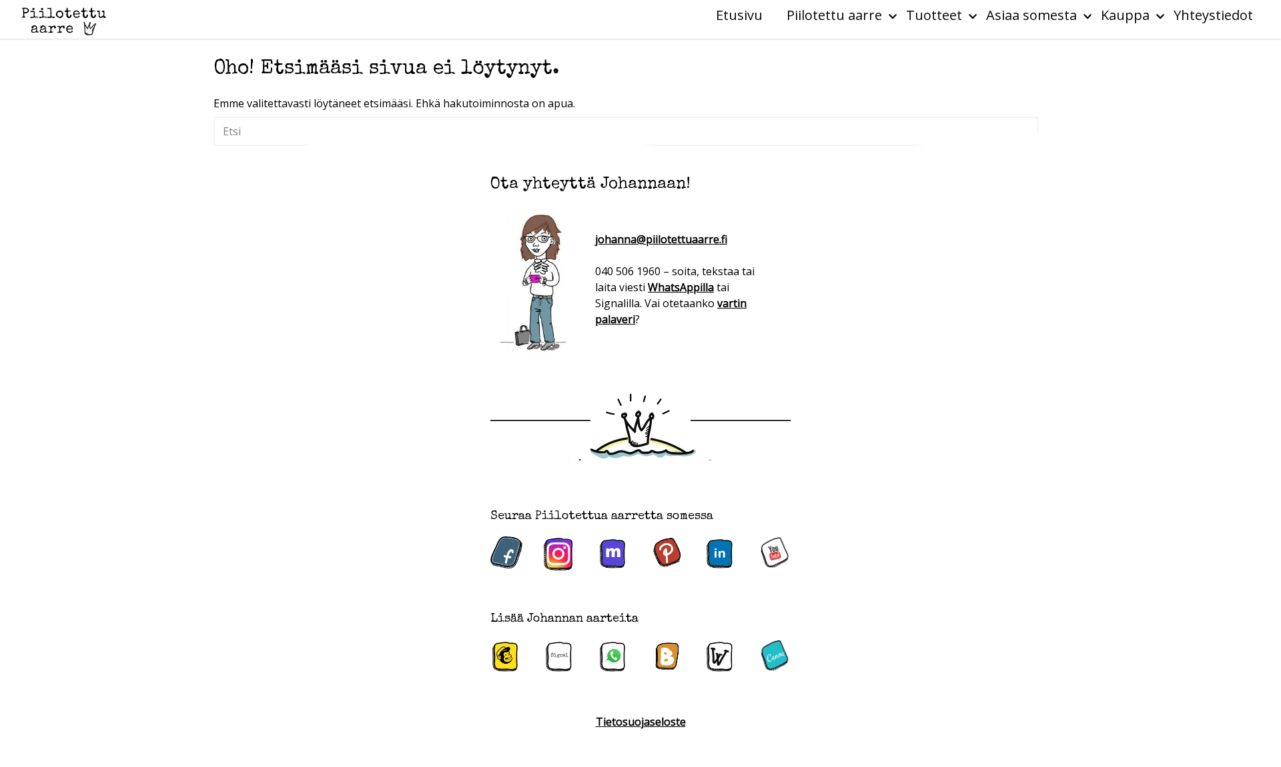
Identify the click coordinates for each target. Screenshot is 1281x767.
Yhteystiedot (1213, 15)
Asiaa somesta (1031, 15)
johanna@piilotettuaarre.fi (661, 239)
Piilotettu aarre (834, 15)
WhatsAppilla (681, 287)
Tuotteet (934, 15)
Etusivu (739, 15)
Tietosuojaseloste (641, 721)
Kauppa (1125, 15)
